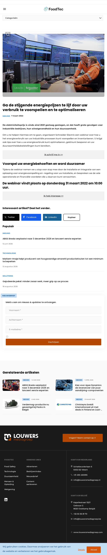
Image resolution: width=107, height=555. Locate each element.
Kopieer (72, 217)
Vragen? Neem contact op (81, 438)
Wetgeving (9, 489)
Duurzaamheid (11, 476)
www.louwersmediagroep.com (88, 532)
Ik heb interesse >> (53, 196)
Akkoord (94, 550)
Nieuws (6, 116)
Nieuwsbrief (32, 476)
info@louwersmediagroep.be (87, 519)
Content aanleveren (31, 482)
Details (81, 549)
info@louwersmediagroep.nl (86, 480)
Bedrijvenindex (33, 471)
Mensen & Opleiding (9, 482)
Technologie (10, 471)
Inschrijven (53, 342)
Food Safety (10, 466)
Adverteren (31, 466)
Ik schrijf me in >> (53, 154)
